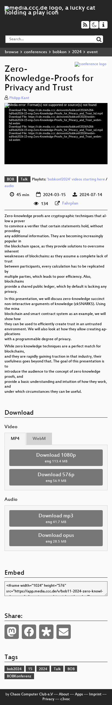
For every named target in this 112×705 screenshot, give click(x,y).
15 (30, 669)
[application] (56, 133)
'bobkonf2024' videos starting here (76, 179)
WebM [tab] (39, 438)
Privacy (48, 699)
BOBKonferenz (19, 676)
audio (9, 186)
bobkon (60, 52)
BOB (10, 179)
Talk (24, 179)
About (64, 694)
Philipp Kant (19, 98)
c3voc (65, 699)
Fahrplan (70, 203)
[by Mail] (63, 632)
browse (12, 52)
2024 (77, 52)
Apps (79, 694)
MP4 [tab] (15, 438)
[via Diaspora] (46, 632)
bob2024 (14, 669)
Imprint (95, 694)
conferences (35, 52)
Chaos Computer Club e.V (31, 694)
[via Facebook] (29, 632)
